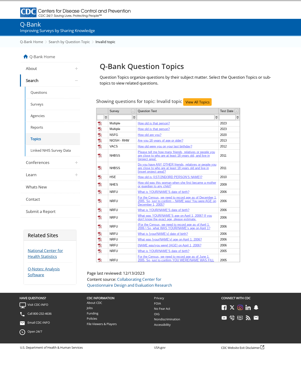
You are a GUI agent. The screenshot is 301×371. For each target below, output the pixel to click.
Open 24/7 (35, 331)
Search (32, 80)
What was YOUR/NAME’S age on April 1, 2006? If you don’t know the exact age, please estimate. (175, 217)
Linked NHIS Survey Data (51, 150)
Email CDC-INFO (39, 322)
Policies (92, 318)
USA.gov (160, 347)
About (31, 68)
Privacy (159, 298)
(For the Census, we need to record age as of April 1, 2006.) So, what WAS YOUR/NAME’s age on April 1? (174, 226)
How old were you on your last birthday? (165, 146)
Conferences (37, 162)
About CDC (94, 303)
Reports (37, 127)
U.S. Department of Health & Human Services (51, 347)
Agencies (38, 115)
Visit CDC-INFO (38, 304)
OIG (156, 314)
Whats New (36, 187)
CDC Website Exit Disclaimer (240, 348)
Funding (92, 313)
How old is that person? (154, 123)
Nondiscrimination (167, 319)
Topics (36, 138)
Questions (39, 92)
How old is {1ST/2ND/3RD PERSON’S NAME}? (170, 177)
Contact (33, 199)
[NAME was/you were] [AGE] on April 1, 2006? (169, 245)
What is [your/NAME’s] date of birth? (163, 234)
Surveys (37, 104)
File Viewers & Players (102, 324)
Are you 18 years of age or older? (160, 140)
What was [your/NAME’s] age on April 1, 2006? (170, 239)
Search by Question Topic (69, 41)
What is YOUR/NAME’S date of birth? (163, 192)
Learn (31, 174)
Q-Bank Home (31, 41)
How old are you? (149, 135)
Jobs (90, 308)
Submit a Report (40, 211)
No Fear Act (162, 308)
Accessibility (162, 324)
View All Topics (198, 102)
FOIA (157, 303)
